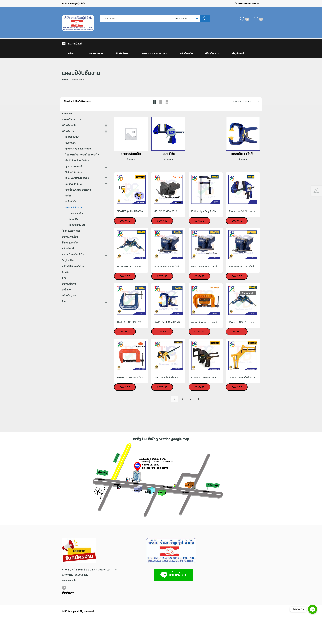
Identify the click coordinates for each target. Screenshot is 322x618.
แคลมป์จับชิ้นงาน (73, 207)
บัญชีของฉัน (238, 53)
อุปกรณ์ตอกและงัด (74, 166)
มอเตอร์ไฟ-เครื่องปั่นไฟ (73, 254)
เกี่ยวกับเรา (211, 53)
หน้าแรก (72, 53)
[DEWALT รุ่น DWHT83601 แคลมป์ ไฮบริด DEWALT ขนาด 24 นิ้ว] (131, 189)
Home (65, 79)
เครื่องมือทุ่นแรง (72, 137)
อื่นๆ (64, 301)
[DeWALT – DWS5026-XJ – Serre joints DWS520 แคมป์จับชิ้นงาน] (205, 355)
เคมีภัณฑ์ (66, 289)
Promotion (96, 53)
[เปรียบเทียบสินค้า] (243, 20)
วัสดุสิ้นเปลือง (68, 260)
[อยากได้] (257, 20)
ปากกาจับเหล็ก (76, 213)
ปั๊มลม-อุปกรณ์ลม (70, 242)
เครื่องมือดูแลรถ (69, 295)
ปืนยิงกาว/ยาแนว (73, 172)
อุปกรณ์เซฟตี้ (68, 248)
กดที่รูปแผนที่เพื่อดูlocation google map (161, 438)
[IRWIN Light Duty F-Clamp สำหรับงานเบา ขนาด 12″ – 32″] (205, 189)
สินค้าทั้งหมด (122, 53)
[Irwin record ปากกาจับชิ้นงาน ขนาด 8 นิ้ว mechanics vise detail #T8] (168, 244)
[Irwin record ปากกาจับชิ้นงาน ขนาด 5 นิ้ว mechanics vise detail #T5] (242, 244)
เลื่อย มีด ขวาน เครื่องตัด (77, 178)
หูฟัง (64, 278)
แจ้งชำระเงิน (186, 53)
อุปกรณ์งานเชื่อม (70, 237)
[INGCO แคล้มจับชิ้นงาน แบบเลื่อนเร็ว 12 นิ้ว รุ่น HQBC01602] (168, 355)
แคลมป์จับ (73, 219)
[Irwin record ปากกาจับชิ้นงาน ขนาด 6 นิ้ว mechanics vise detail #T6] (205, 244)
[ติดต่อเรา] (312, 609)
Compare (125, 221)
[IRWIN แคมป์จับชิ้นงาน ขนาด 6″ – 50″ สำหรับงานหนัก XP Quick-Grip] (242, 189)
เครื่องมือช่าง (78, 79)
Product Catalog (153, 53)
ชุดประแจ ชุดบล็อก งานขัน (78, 148)
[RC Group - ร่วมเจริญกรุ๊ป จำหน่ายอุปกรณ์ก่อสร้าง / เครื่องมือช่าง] (79, 23)
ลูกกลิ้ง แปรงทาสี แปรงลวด (78, 190)
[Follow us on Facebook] (64, 588)
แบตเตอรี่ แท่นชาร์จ (71, 119)
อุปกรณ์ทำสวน (69, 283)
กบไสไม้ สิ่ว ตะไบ (73, 184)
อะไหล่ (65, 272)
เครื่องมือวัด (70, 201)
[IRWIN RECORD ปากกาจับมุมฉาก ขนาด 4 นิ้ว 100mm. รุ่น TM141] (131, 244)
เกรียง (68, 195)
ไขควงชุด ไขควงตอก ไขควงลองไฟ (82, 154)
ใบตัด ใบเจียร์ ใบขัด (71, 231)
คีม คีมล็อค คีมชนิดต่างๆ (77, 160)
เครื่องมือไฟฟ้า (69, 125)
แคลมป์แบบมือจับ (77, 225)
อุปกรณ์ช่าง (70, 143)
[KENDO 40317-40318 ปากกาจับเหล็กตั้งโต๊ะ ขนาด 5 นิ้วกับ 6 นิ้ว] (168, 189)
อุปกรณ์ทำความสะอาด (73, 266)
